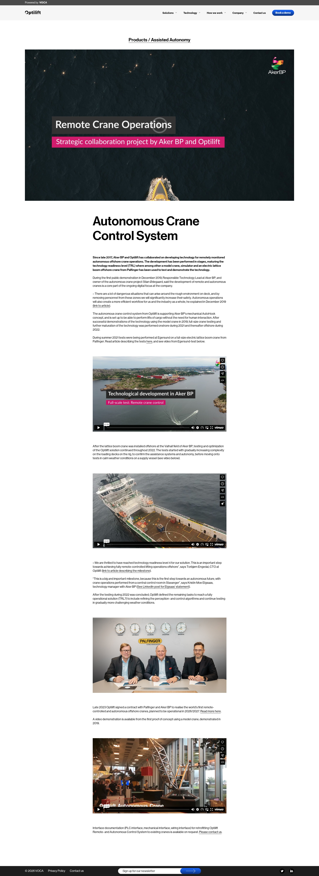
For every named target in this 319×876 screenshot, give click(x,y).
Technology (192, 13)
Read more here (210, 711)
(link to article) (101, 305)
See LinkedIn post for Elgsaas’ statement (163, 586)
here (149, 341)
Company (239, 13)
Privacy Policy (56, 871)
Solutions (169, 13)
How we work (216, 13)
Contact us (259, 12)
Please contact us (210, 832)
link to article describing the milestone (126, 570)
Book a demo (283, 12)
